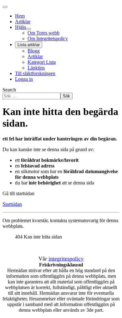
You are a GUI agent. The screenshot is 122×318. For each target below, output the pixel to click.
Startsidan (12, 204)
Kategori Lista (42, 62)
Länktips (36, 67)
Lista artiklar (29, 44)
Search (9, 89)
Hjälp (20, 27)
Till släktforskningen (35, 73)
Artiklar (22, 21)
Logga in (24, 79)
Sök (66, 96)
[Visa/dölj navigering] (5, 7)
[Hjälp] (28, 29)
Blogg (34, 50)
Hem (20, 16)
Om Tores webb (43, 33)
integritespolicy (66, 258)
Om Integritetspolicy (48, 38)
